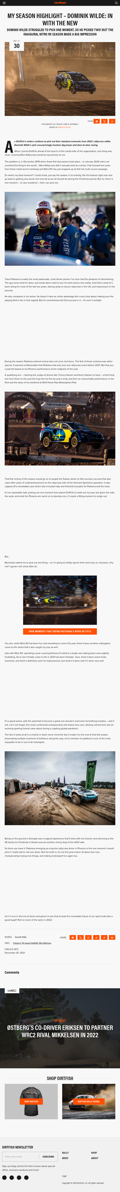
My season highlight (30, 943)
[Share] (97, 121)
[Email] (112, 937)
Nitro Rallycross (45, 943)
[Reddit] (104, 937)
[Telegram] (96, 937)
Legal (64, 1175)
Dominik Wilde (64, 127)
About (94, 1158)
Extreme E (17, 943)
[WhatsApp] (112, 121)
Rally (65, 1152)
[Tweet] (104, 121)
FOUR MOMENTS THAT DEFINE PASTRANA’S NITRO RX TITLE (60, 631)
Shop (94, 1152)
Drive (65, 1158)
